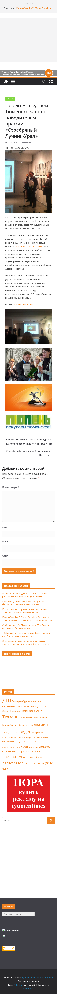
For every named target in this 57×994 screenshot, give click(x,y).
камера (5, 742)
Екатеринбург (20, 701)
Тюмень (10, 717)
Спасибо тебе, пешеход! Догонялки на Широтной (28, 453)
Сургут (5, 710)
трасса (39, 763)
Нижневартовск (9, 707)
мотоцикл (18, 742)
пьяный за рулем (37, 757)
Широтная (29, 725)
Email (5, 541)
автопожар (15, 733)
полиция (35, 751)
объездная (7, 747)
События (10, 99)
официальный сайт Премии (29, 246)
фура (5, 768)
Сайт (5, 555)
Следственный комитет (43, 707)
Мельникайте (34, 701)
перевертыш (34, 747)
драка (21, 738)
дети (16, 737)
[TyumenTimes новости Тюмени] (5, 81)
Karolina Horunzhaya (24, 304)
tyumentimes (25, 142)
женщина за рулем (33, 737)
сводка (28, 763)
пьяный (26, 757)
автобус (6, 732)
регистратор (12, 763)
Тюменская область (31, 710)
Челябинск (19, 725)
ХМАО (36, 717)
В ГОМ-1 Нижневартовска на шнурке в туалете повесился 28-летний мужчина (29, 441)
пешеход (45, 747)
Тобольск (15, 710)
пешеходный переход (12, 752)
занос (45, 738)
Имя (4, 527)
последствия (12, 757)
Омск (19, 706)
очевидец (20, 746)
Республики (28, 706)
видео (25, 731)
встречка (37, 732)
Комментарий (11, 487)
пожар (26, 751)
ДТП (6, 701)
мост (12, 742)
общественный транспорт (34, 742)
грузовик (8, 737)
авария (40, 724)
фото (48, 763)
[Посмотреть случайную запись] (51, 81)
